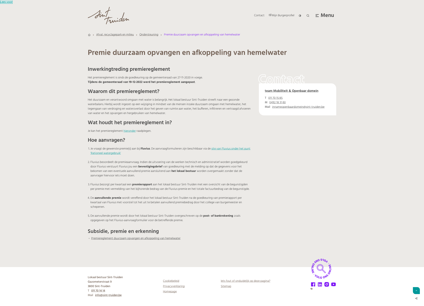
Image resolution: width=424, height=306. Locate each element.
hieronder (130, 131)
